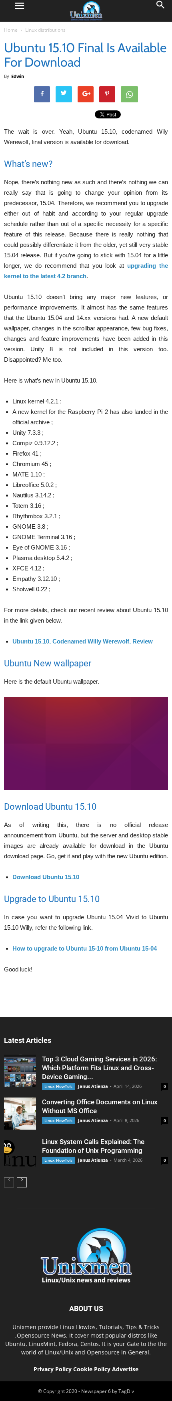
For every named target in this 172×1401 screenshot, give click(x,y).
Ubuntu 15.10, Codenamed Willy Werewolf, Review (82, 641)
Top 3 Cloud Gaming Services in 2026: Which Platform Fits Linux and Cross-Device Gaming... (99, 1068)
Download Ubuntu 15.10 (45, 877)
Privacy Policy (53, 1369)
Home (11, 29)
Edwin (17, 76)
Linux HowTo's (58, 1086)
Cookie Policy (92, 1369)
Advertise (125, 1369)
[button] (161, 11)
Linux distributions (45, 29)
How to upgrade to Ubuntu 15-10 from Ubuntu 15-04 (84, 948)
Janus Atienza (93, 1086)
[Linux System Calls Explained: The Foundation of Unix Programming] (20, 1153)
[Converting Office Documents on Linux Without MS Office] (20, 1114)
